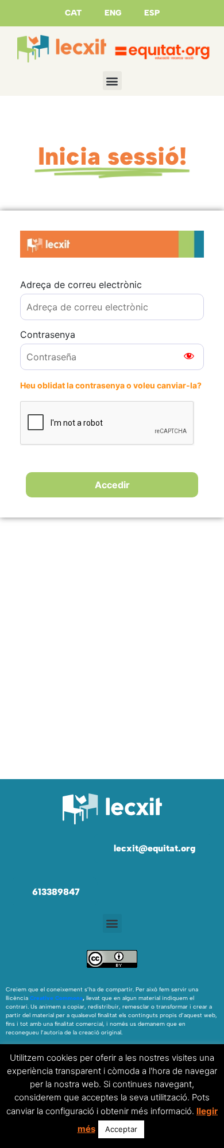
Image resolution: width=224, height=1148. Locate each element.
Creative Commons (56, 998)
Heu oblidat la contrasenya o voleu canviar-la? (111, 385)
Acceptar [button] (121, 1129)
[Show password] (189, 357)
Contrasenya (47, 334)
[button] (112, 80)
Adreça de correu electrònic (81, 284)
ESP (152, 13)
